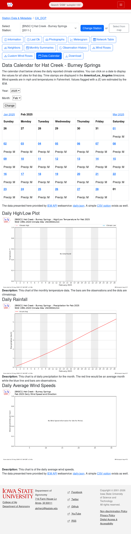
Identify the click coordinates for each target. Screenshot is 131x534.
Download (75, 56)
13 (78, 159)
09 (5, 159)
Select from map (119, 28)
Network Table (105, 39)
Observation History (75, 47)
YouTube (76, 513)
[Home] (10, 4)
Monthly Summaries (41, 47)
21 (97, 174)
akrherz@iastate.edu (46, 508)
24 (22, 189)
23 (5, 189)
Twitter (75, 499)
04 (39, 143)
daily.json (78, 205)
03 (22, 143)
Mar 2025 (118, 114)
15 (114, 159)
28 (97, 189)
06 (78, 143)
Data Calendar (51, 56)
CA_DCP (40, 18)
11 (39, 159)
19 (56, 174)
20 (78, 174)
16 (5, 174)
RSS (73, 520)
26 (56, 189)
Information (14, 39)
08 (114, 143)
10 (22, 159)
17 (22, 174)
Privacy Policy (107, 515)
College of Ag (10, 502)
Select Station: (6, 28)
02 (5, 143)
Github (75, 506)
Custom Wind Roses (20, 56)
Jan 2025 (9, 114)
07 (97, 143)
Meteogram (80, 39)
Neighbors (14, 47)
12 (56, 159)
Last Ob (35, 39)
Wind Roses (103, 47)
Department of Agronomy (16, 506)
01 (114, 128)
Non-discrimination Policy (113, 511)
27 (78, 189)
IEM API (52, 205)
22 (114, 174)
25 (39, 189)
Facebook (76, 492)
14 (97, 159)
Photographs (56, 39)
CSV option (104, 205)
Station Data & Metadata (17, 18)
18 (39, 174)
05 (56, 143)
